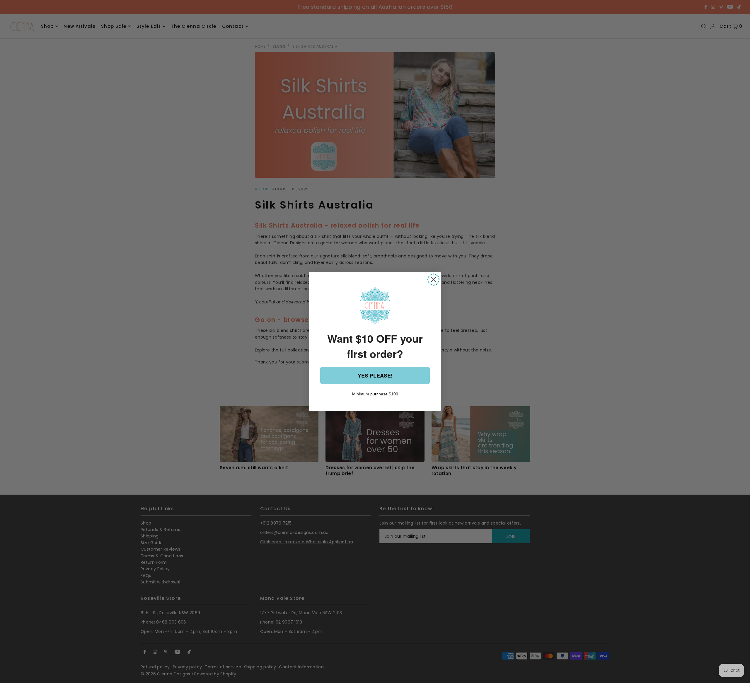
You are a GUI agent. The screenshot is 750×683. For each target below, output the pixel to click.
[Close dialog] (433, 279)
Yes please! (375, 375)
